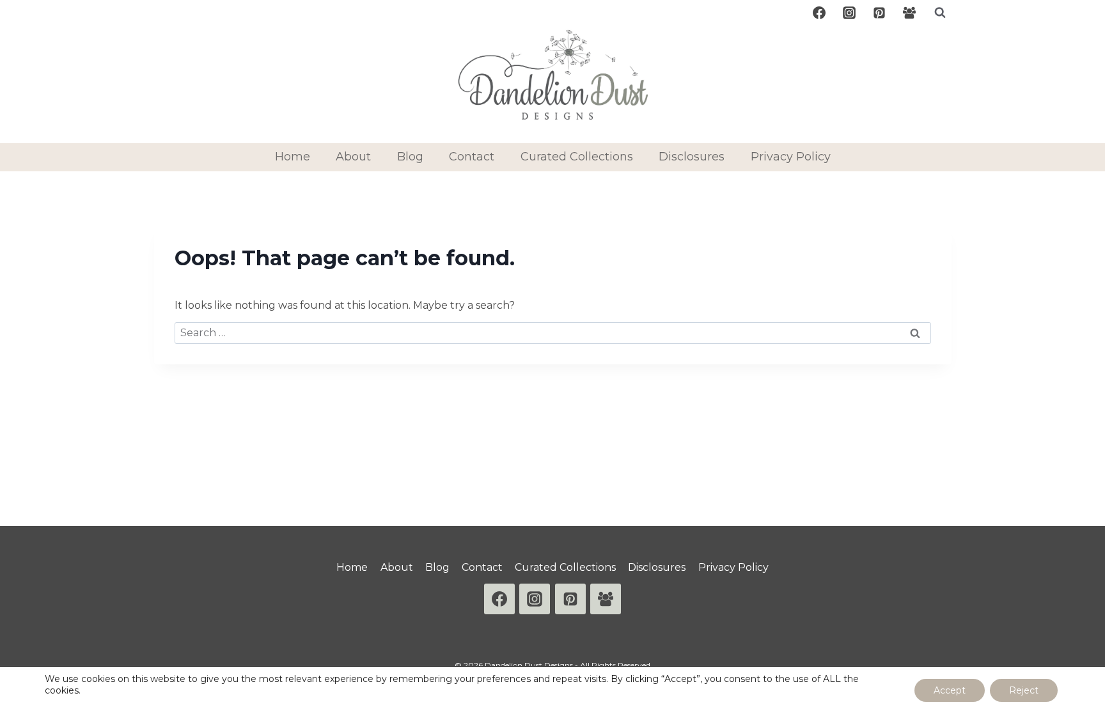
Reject (1023, 690)
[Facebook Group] (909, 13)
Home (292, 157)
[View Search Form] (940, 12)
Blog (410, 157)
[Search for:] (553, 333)
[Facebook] (819, 13)
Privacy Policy (791, 157)
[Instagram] (849, 13)
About (353, 157)
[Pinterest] (879, 13)
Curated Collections (577, 157)
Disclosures (692, 157)
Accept (950, 690)
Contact (471, 157)
